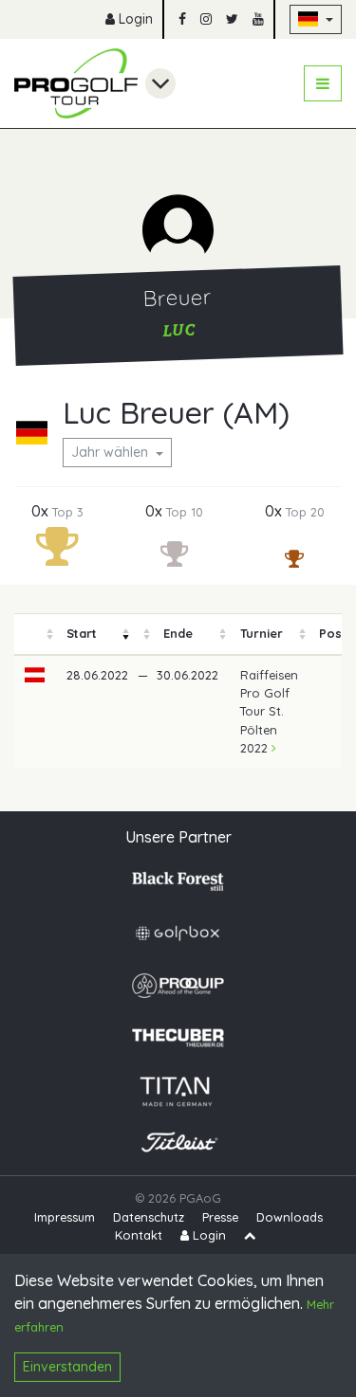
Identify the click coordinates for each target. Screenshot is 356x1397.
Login (134, 18)
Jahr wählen (111, 452)
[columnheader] (35, 634)
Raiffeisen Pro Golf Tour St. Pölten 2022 (269, 711)
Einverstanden (67, 1366)
